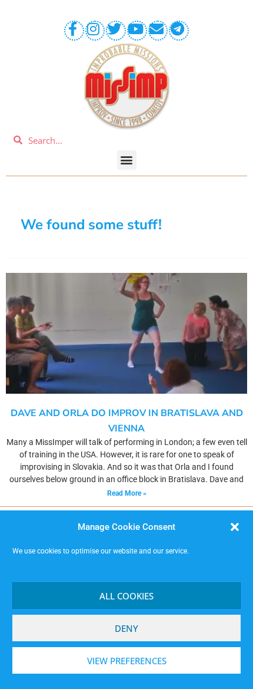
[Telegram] (179, 31)
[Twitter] (116, 31)
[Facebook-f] (74, 31)
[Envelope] (158, 31)
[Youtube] (137, 31)
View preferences (127, 661)
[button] (235, 527)
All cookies (126, 596)
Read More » (127, 493)
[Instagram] (95, 31)
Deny (126, 628)
